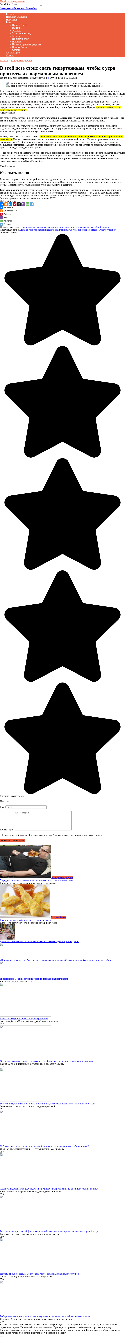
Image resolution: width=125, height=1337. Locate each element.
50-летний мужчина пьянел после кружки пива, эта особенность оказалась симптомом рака (47, 1103)
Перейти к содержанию (12, 1)
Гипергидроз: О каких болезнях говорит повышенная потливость (34, 978)
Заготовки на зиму (22, 33)
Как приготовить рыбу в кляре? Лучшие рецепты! (26, 920)
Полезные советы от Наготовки (18, 8)
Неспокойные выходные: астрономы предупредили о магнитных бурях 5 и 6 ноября (65, 227)
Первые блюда (19, 47)
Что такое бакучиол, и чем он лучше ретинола (24, 1018)
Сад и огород (13, 52)
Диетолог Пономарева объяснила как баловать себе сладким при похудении (39, 941)
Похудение (11, 19)
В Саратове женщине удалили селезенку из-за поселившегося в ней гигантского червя (45, 1316)
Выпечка (16, 27)
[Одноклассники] (6, 204)
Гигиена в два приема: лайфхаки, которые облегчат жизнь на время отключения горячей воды (49, 1231)
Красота (10, 14)
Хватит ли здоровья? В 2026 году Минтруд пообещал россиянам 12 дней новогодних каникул (49, 1188)
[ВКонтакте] (2, 204)
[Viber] (23, 204)
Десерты (16, 30)
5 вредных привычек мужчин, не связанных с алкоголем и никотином (36, 880)
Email (3, 807)
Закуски (16, 36)
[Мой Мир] (10, 204)
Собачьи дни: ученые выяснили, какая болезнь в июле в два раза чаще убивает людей (44, 1146)
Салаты (16, 49)
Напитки (16, 41)
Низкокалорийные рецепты (26, 44)
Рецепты (10, 22)
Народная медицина (16, 16)
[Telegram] (32, 204)
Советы (10, 55)
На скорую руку (20, 38)
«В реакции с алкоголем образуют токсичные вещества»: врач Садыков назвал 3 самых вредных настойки (55, 960)
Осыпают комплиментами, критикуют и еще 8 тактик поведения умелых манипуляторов (46, 1061)
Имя (2, 801)
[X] (19, 204)
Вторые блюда (19, 25)
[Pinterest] (14, 204)
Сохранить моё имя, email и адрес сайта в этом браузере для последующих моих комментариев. (53, 835)
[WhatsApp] (27, 204)
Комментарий (7, 829)
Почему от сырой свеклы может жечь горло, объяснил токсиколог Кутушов (39, 1273)
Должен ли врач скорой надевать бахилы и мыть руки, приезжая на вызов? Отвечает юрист (68, 229)
